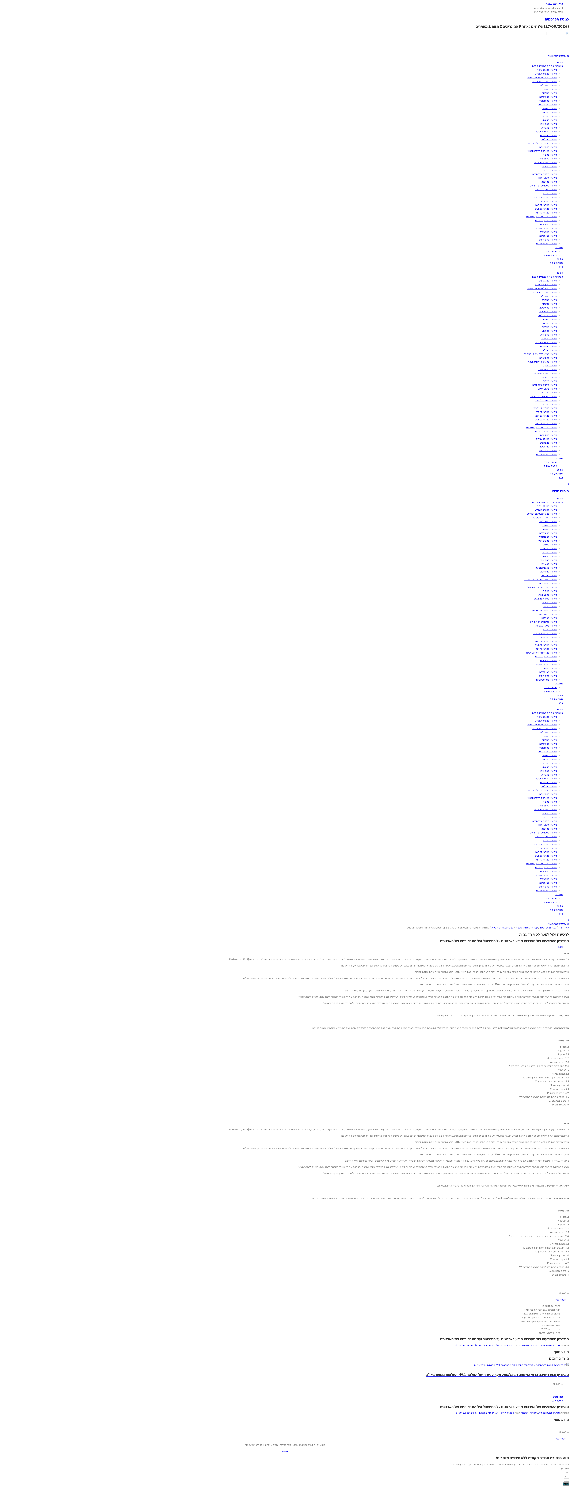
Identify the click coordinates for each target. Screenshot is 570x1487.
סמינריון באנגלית (549, 127)
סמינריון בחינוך (550, 154)
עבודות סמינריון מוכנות (527, 927)
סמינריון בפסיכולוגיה (547, 104)
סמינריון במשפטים (548, 232)
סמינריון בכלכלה (549, 181)
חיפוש (560, 62)
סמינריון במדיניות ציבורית (545, 197)
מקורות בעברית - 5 (465, 1345)
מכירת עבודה (550, 255)
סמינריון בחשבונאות (547, 158)
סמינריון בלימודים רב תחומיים (543, 185)
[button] (562, 1299)
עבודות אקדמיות (548, 927)
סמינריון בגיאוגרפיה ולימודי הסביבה (540, 143)
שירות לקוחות (556, 262)
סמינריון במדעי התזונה (546, 212)
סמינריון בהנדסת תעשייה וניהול (542, 151)
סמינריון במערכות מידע (546, 73)
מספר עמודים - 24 (505, 1345)
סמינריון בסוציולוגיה (548, 85)
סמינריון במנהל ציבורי (547, 69)
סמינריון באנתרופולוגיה (546, 131)
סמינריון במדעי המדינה (546, 205)
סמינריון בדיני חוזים (548, 239)
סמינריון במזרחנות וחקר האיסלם (541, 216)
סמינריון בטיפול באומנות (545, 162)
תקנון (285, 1451)
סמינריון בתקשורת (548, 112)
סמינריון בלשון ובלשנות (546, 189)
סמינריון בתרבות (549, 116)
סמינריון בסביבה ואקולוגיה (544, 81)
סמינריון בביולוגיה (549, 139)
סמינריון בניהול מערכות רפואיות (542, 77)
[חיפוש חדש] (568, 483)
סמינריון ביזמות (550, 170)
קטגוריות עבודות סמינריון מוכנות (547, 66)
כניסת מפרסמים (557, 19)
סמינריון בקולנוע (549, 120)
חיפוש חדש (560, 491)
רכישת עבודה (550, 251)
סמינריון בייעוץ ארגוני (547, 178)
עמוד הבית (563, 927)
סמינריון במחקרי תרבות (546, 220)
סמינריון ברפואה (549, 108)
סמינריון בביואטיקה (548, 235)
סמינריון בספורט (549, 89)
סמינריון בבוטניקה (548, 135)
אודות (560, 259)
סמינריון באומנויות (548, 123)
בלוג (561, 266)
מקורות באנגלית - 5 (484, 1345)
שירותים (559, 247)
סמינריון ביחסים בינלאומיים (544, 174)
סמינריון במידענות (548, 224)
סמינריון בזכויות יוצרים (546, 243)
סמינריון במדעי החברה (546, 201)
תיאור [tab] (560, 947)
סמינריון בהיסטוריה (548, 147)
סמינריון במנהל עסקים (546, 228)
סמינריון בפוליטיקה (548, 96)
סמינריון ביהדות (549, 166)
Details (557, 1396)
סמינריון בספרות (549, 93)
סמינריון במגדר (550, 193)
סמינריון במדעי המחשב (546, 208)
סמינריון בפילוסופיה (548, 100)
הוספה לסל (557, 1400)
